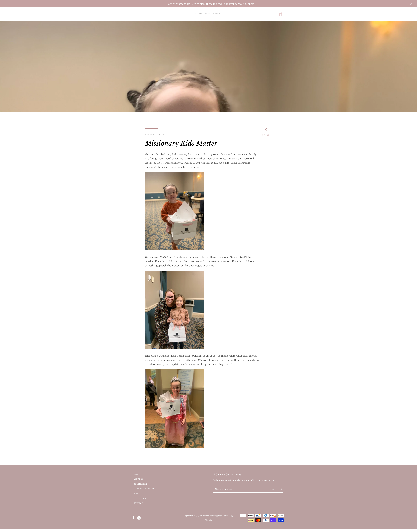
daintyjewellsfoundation (211, 515)
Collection (140, 498)
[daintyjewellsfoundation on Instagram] (139, 517)
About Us (138, 479)
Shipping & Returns (144, 488)
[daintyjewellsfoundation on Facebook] (133, 517)
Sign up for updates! (227, 474)
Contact (138, 503)
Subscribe (274, 489)
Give (136, 493)
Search (138, 474)
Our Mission (140, 484)
